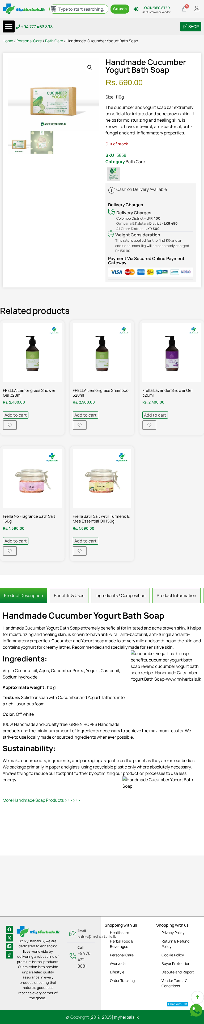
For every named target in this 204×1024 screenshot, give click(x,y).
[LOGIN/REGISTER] (136, 9)
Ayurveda (118, 963)
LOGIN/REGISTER (156, 7)
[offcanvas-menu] (196, 9)
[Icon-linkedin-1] (9, 946)
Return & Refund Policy (175, 944)
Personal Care (29, 40)
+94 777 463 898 (36, 27)
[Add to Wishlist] (10, 425)
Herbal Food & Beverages (121, 944)
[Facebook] (9, 929)
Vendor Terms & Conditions (175, 983)
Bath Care (54, 40)
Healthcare (119, 932)
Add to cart (16, 415)
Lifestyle (117, 971)
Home (8, 40)
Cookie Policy (173, 954)
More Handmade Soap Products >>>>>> (41, 800)
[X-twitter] (9, 937)
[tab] (23, 595)
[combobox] (78, 9)
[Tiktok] (9, 955)
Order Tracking (122, 980)
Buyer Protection (176, 963)
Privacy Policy (173, 932)
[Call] (81, 957)
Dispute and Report (178, 971)
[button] (9, 26)
